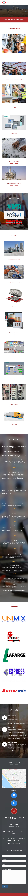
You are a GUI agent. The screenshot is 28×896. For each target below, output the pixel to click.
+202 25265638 (21, 839)
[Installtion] (14, 93)
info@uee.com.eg (17, 850)
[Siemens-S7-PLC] (14, 122)
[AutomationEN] (14, 392)
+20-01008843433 (15, 843)
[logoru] (14, 206)
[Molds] (14, 295)
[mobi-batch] (14, 215)
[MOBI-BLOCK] (14, 368)
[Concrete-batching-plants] (14, 248)
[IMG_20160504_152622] (14, 68)
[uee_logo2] (11, 2)
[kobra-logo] (14, 222)
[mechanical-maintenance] (14, 43)
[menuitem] (24, 2)
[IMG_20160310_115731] (14, 173)
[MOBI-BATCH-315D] (14, 347)
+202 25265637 (11, 839)
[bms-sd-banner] (14, 415)
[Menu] (24, 2)
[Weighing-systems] (14, 320)
